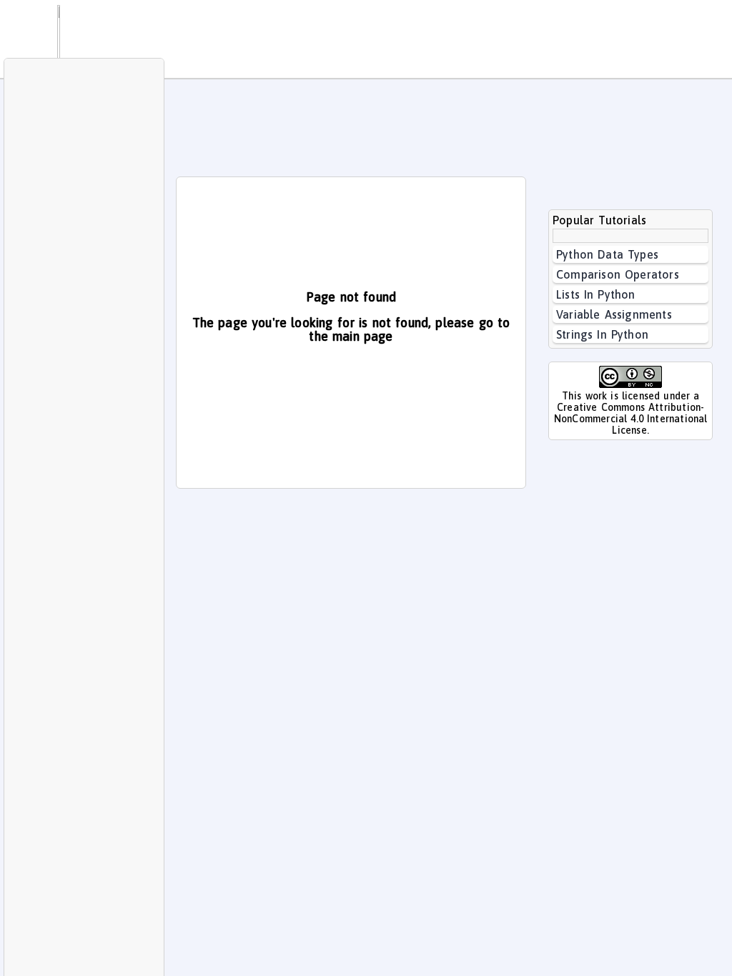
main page (362, 336)
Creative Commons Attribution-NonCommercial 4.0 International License (631, 419)
